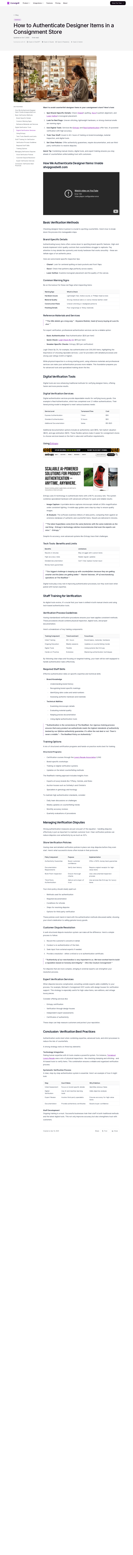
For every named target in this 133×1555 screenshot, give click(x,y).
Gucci (94, 113)
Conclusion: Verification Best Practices (24, 164)
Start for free (117, 3)
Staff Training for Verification (25, 139)
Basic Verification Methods (24, 115)
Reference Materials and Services (27, 124)
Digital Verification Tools (23, 127)
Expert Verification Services (25, 161)
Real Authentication (91, 128)
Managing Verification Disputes (25, 151)
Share (116, 1131)
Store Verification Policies (24, 154)
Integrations (37, 3)
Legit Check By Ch (66, 340)
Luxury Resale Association (85, 757)
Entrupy (76, 128)
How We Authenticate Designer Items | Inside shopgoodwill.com (25, 111)
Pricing (57, 3)
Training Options (21, 148)
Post (105, 1131)
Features (49, 3)
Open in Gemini (78, 42)
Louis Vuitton (52, 116)
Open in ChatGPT (34, 42)
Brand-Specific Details (23, 118)
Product (25, 3)
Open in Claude (49, 42)
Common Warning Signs (24, 121)
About (65, 3)
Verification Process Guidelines (26, 142)
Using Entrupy (20, 133)
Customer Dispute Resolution (25, 157)
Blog (16, 15)
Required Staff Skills (23, 145)
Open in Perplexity (63, 42)
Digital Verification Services (26, 130)
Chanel (80, 113)
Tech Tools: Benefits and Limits (26, 136)
